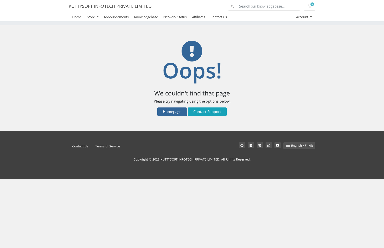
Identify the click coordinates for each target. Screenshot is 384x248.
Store (91, 17)
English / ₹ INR (301, 145)
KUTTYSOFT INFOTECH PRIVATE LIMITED (110, 6)
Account (302, 17)
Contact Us (218, 17)
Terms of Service (107, 146)
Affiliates (198, 17)
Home (77, 17)
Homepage (172, 111)
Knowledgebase (146, 17)
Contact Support (207, 111)
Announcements (116, 17)
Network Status (175, 17)
